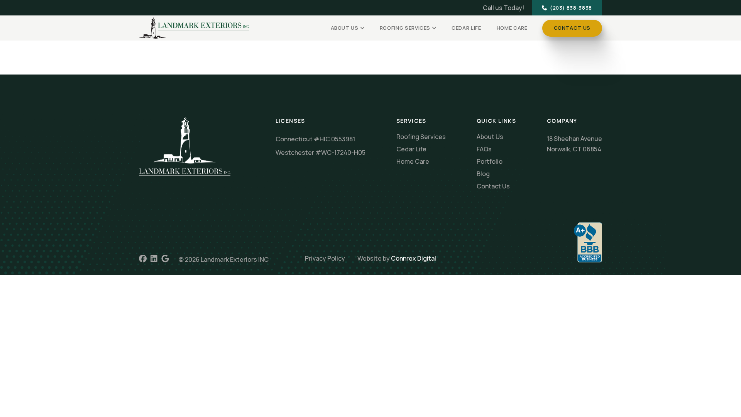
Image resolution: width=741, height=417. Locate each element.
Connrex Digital (413, 258)
